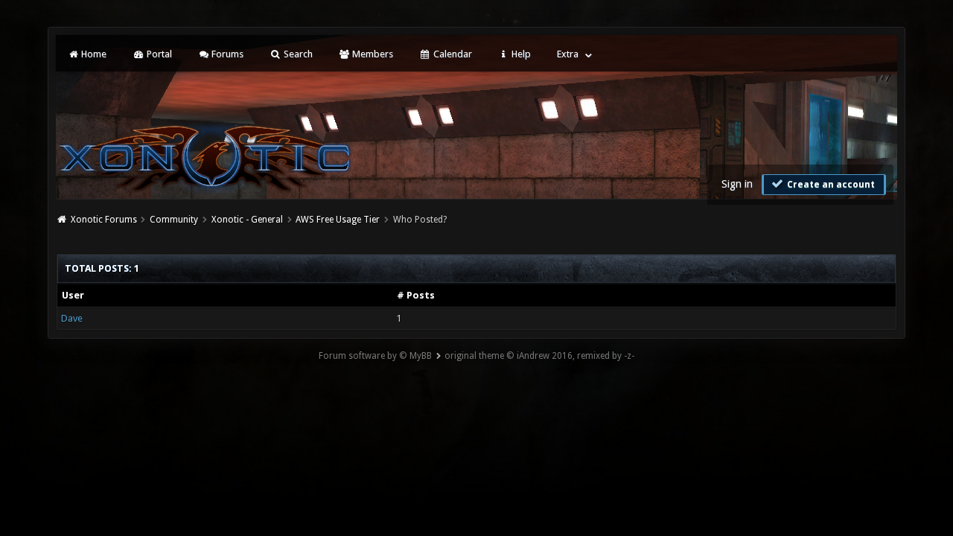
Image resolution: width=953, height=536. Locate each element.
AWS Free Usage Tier (338, 219)
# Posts (416, 295)
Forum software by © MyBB (375, 356)
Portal (158, 54)
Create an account (830, 184)
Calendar (451, 54)
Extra (568, 54)
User (73, 295)
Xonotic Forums (104, 219)
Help (520, 54)
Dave (72, 318)
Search (297, 54)
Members (371, 54)
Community (174, 219)
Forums (226, 54)
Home (92, 54)
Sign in (737, 184)
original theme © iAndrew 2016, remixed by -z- (539, 356)
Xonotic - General (247, 219)
